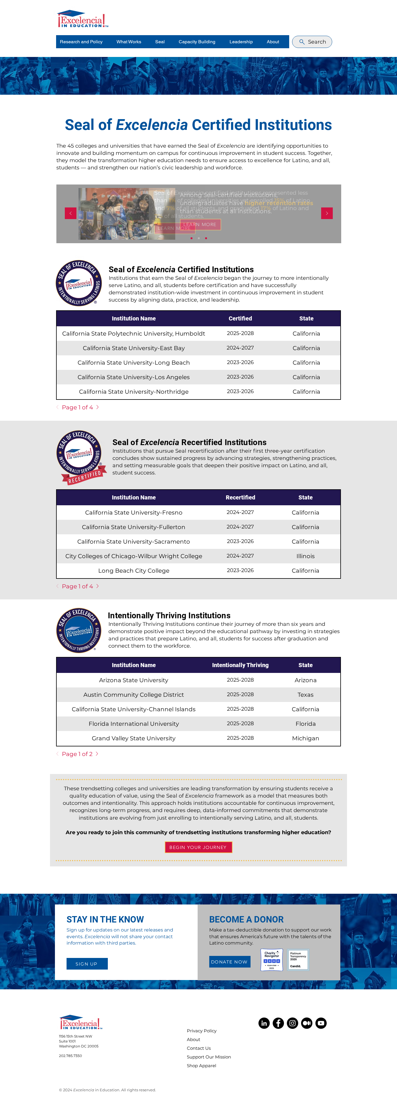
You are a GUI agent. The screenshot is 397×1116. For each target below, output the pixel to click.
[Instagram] (292, 1023)
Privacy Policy (202, 1030)
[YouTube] (321, 1023)
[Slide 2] (199, 238)
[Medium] (306, 1023)
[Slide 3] (206, 238)
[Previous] (70, 213)
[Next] (327, 213)
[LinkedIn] (264, 1023)
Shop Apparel (201, 1065)
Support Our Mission (205, 1057)
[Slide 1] (191, 238)
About (193, 1039)
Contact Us (199, 1048)
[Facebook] (278, 1023)
